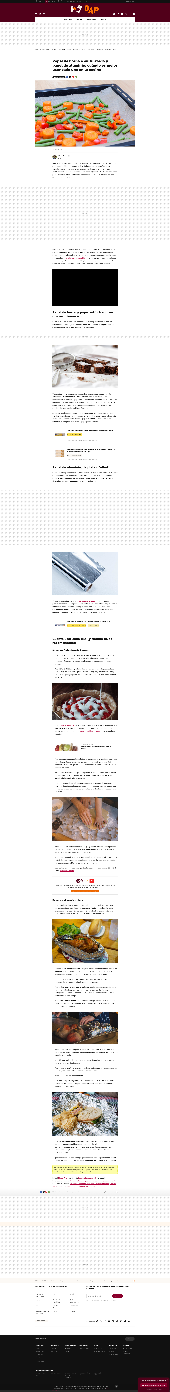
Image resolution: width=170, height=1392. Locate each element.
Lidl (48, 49)
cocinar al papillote (66, 725)
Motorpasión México (98, 1374)
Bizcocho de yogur (109, 1281)
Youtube (121, 14)
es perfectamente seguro (87, 601)
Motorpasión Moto (99, 1351)
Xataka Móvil (40, 1351)
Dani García (100, 49)
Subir (128, 1339)
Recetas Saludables (56, 1307)
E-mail (133, 14)
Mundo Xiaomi (40, 1361)
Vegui (72, 1294)
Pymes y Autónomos (126, 1352)
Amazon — (93, 625)
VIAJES (79, 19)
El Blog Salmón (127, 1348)
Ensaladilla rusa (53, 1281)
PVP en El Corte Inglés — (76, 625)
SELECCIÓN (91, 19)
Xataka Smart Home (40, 1357)
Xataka (38, 1348)
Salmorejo (71, 1281)
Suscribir (117, 1296)
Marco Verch (63, 1178)
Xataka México (40, 1373)
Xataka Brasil (40, 1376)
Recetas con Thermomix (40, 1295)
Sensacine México (70, 1373)
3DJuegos (53, 1348)
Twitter (70, 77)
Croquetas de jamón (96, 1281)
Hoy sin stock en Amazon (74, 455)
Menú (36, 14)
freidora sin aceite (67, 870)
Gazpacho (63, 1281)
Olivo (114, 49)
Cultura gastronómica (73, 1192)
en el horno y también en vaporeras (89, 731)
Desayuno (108, 49)
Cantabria (62, 49)
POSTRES (68, 19)
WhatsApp (113, 14)
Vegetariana (76, 49)
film (106, 1192)
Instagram (125, 14)
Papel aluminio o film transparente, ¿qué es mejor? (96, 747)
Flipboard (73, 77)
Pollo (37, 1306)
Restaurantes (74, 1306)
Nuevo (40, 14)
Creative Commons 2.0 (87, 1178)
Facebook (129, 14)
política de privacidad (110, 1300)
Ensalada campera (82, 1281)
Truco (83, 49)
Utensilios (62, 1192)
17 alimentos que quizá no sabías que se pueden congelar (93, 1181)
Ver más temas (41, 1320)
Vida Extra (53, 1351)
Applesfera (39, 1354)
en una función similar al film (75, 258)
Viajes (38, 1300)
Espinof (67, 1351)
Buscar (44, 14)
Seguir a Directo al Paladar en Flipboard (85, 891)
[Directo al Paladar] (85, 9)
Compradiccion (113, 1354)
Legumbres (91, 49)
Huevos (72, 1311)
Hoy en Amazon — (74, 434)
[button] (64, 156)
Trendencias (112, 1348)
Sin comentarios (59, 77)
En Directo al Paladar (87, 744)
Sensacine (68, 1348)
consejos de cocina (96, 1192)
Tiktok (117, 14)
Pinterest (117, 1321)
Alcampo (54, 49)
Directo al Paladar (85, 1348)
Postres (55, 1294)
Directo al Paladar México (85, 1374)
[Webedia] (40, 1338)
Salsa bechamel (121, 1281)
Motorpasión (98, 1348)
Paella (69, 49)
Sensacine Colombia (68, 1376)
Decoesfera (112, 1351)
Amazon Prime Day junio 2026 (42, 1313)
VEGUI (103, 19)
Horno (85, 1192)
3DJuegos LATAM (55, 1373)
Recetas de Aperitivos (57, 1301)
